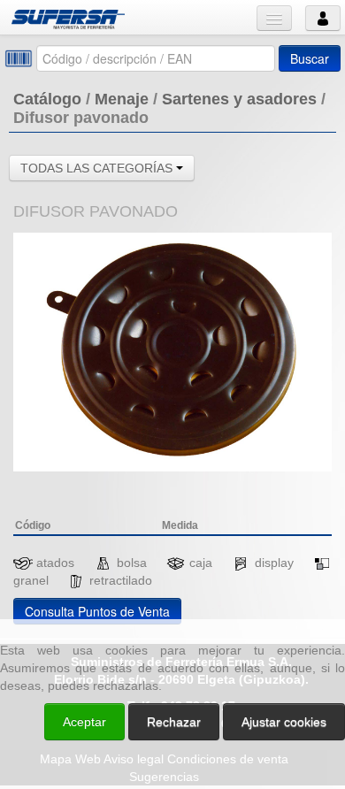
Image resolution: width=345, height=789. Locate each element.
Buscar (309, 58)
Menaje (122, 99)
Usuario (323, 18)
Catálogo (47, 99)
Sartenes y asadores (239, 99)
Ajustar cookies (134, 603)
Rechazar (174, 722)
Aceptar (84, 722)
